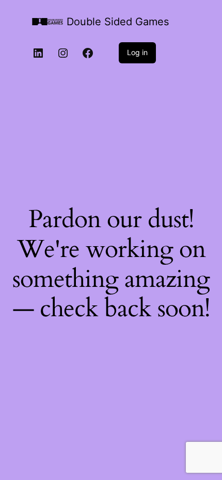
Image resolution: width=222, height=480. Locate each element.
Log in (137, 52)
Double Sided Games (118, 21)
